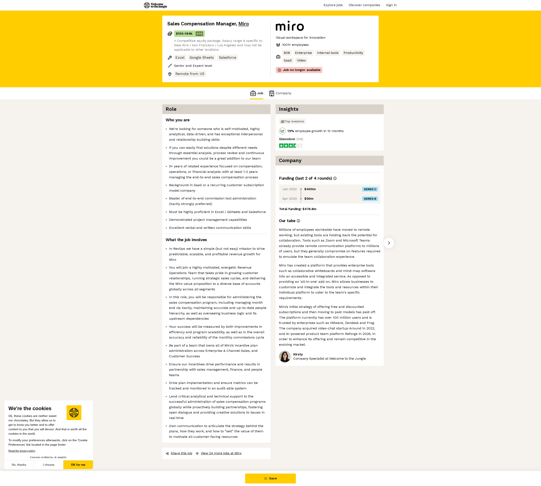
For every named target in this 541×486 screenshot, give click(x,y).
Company (283, 93)
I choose (48, 464)
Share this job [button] (181, 453)
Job (260, 93)
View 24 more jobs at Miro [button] (221, 453)
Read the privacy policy (21, 450)
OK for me (78, 464)
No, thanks (19, 464)
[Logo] (155, 5)
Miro (243, 24)
